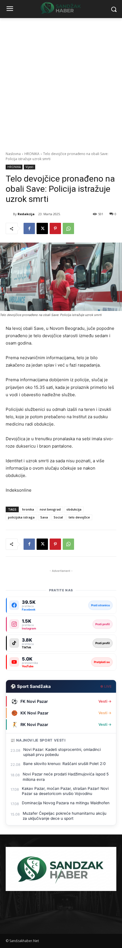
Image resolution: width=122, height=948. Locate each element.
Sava (44, 517)
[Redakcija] (9, 214)
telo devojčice (79, 517)
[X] (42, 228)
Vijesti (29, 167)
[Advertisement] (61, 81)
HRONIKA (31, 153)
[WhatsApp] (68, 228)
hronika (28, 509)
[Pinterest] (55, 228)
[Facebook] (29, 228)
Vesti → (105, 701)
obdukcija (73, 509)
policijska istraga (21, 517)
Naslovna (13, 153)
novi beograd (50, 509)
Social (58, 517)
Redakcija (26, 214)
